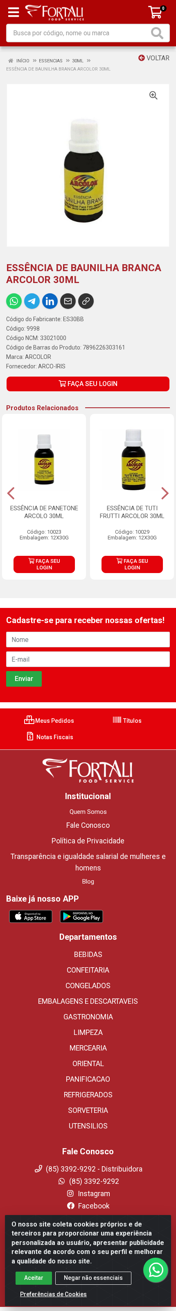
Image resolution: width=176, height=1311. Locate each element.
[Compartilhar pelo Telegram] (32, 301)
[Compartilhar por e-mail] (68, 301)
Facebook (93, 1206)
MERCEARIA (88, 1048)
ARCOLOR (38, 357)
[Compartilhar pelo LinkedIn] (50, 301)
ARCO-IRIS (51, 366)
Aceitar (33, 1277)
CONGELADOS (88, 986)
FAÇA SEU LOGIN (91, 384)
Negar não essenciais (93, 1277)
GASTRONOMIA (88, 1017)
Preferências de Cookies (53, 1294)
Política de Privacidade (88, 841)
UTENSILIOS (88, 1126)
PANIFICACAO (88, 1079)
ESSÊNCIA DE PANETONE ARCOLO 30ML (44, 512)
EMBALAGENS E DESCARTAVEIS (88, 1001)
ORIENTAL (88, 1064)
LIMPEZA (88, 1032)
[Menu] (13, 12)
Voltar (157, 58)
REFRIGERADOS (88, 1095)
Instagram (93, 1194)
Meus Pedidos (54, 720)
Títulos (132, 720)
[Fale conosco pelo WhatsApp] (155, 1270)
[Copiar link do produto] (86, 301)
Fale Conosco (88, 825)
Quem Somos (88, 811)
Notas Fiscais (54, 737)
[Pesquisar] (159, 33)
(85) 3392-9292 (93, 1181)
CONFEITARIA (88, 970)
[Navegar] (11, 493)
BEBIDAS (88, 954)
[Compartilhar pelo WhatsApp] (14, 301)
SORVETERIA (88, 1110)
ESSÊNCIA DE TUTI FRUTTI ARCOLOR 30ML (132, 512)
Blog (88, 881)
